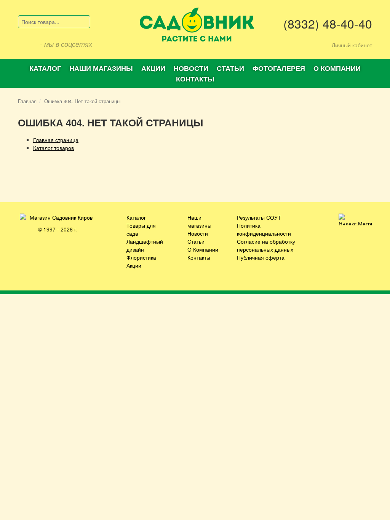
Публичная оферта (261, 257)
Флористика (141, 257)
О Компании (202, 249)
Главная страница (55, 140)
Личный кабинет (352, 45)
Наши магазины (101, 68)
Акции (153, 68)
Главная (27, 101)
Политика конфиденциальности (264, 229)
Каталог (45, 68)
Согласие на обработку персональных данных (266, 245)
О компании (337, 68)
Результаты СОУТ (259, 217)
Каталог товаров (53, 148)
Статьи (230, 68)
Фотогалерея (279, 68)
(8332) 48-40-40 (327, 23)
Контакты (195, 79)
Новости (191, 68)
